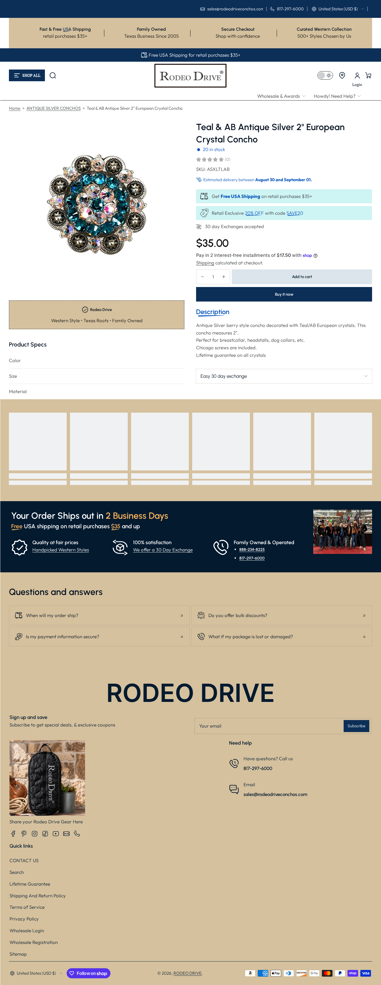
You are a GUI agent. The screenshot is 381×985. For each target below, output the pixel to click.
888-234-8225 (252, 549)
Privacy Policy (24, 919)
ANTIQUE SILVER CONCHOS (53, 108)
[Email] (66, 833)
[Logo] (190, 75)
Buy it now (284, 294)
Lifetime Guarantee (29, 884)
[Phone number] (77, 833)
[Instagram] (34, 833)
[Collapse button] (99, 615)
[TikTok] (45, 833)
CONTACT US (23, 860)
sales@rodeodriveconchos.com (275, 794)
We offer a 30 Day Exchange (163, 550)
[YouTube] (55, 833)
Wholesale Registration (33, 942)
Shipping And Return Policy (37, 895)
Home (14, 108)
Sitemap (18, 954)
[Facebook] (13, 833)
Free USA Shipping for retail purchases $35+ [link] (194, 55)
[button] (338, 9)
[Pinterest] (24, 833)
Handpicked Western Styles (60, 550)
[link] (283, 96)
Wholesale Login (26, 930)
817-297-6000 (252, 558)
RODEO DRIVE (187, 973)
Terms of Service (27, 907)
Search (16, 872)
